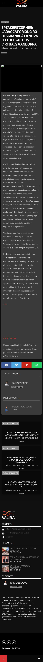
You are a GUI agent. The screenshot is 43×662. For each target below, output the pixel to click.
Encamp (9, 537)
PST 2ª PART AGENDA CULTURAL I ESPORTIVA (23, 549)
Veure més (17, 387)
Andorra (5, 22)
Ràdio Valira (9, 338)
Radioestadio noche (21, 406)
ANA (5, 304)
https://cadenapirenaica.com (18, 529)
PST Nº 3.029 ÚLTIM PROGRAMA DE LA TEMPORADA (24, 558)
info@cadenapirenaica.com (17, 533)
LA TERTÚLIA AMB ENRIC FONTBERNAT (20, 567)
